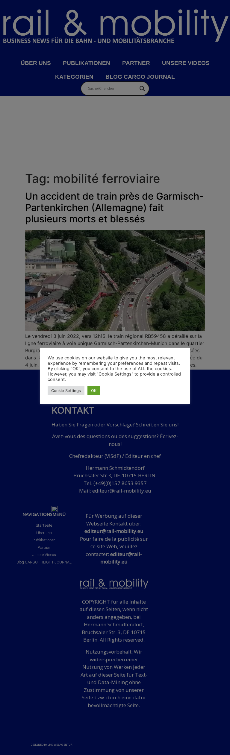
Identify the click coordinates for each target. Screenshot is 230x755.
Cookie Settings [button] (66, 390)
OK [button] (93, 390)
